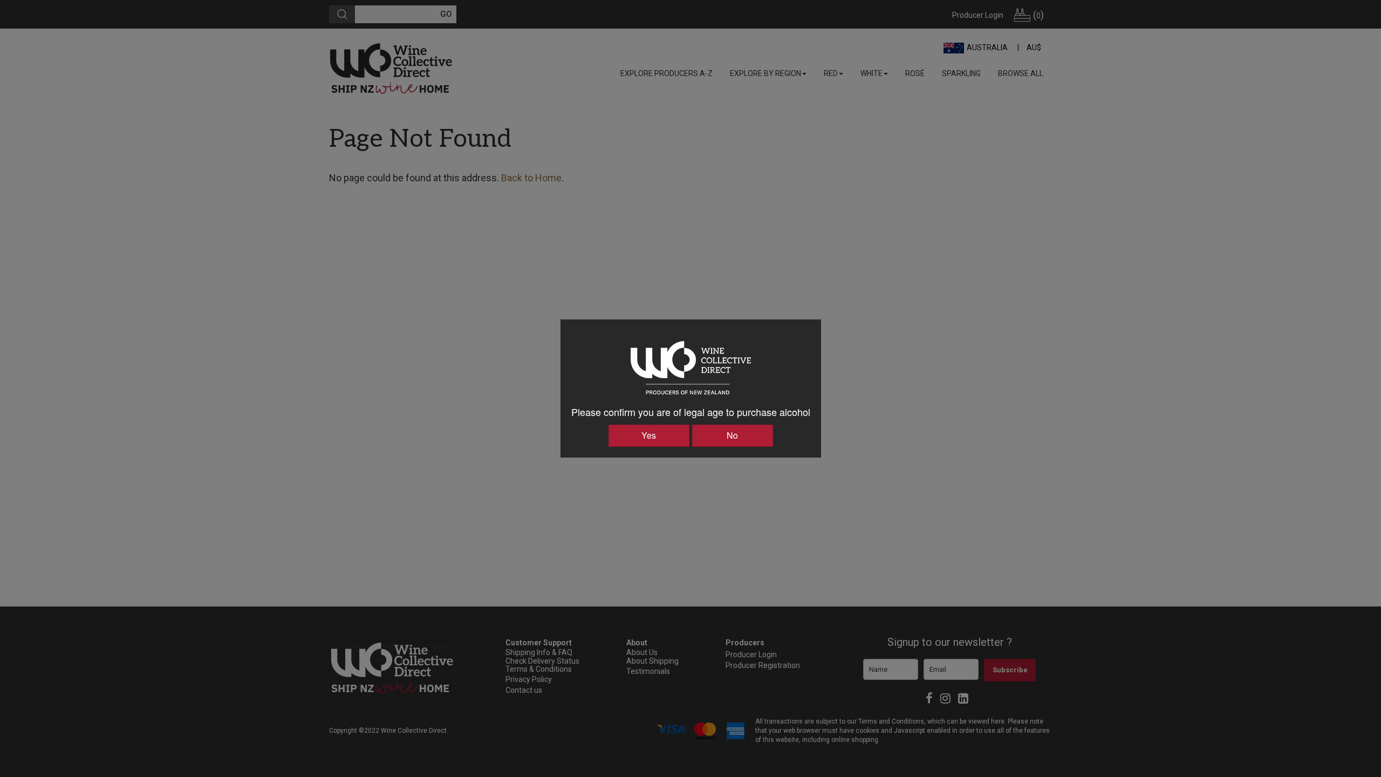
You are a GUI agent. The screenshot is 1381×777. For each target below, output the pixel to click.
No (732, 435)
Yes (648, 435)
